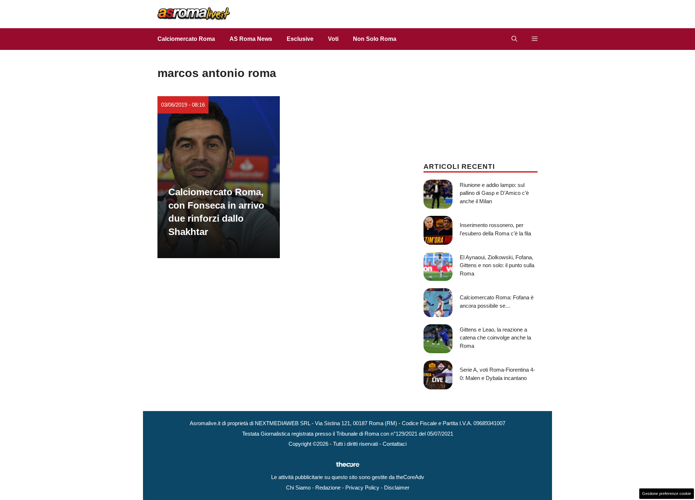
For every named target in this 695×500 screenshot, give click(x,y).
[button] (514, 39)
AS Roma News (250, 39)
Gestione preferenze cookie (666, 493)
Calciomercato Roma (186, 39)
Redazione (328, 487)
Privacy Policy (362, 487)
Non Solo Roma (374, 39)
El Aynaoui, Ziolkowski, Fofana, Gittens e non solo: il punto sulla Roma (497, 265)
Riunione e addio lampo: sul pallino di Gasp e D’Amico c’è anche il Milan (494, 193)
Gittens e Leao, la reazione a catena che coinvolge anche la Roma (495, 337)
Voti (333, 39)
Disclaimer (396, 487)
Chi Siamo (298, 487)
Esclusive (300, 39)
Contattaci (395, 444)
